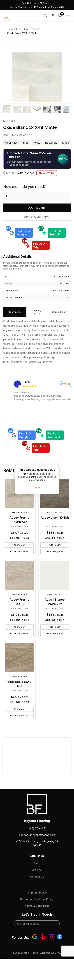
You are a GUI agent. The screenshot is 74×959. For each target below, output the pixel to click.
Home (9, 29)
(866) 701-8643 (37, 828)
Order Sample (17, 551)
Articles (37, 869)
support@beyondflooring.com (37, 834)
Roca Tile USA (19, 512)
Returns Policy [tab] (59, 312)
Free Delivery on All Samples (37, 3)
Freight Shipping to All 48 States (27, 7)
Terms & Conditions (37, 905)
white (36, 142)
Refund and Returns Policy (37, 899)
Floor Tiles (30, 29)
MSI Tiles (9, 120)
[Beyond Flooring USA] (7, 15)
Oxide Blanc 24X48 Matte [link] (22, 33)
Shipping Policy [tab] (36, 312)
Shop (37, 863)
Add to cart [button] (19, 545)
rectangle (51, 142)
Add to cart (37, 207)
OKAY (37, 487)
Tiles (18, 29)
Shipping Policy (37, 892)
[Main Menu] (67, 15)
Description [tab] (14, 312)
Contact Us (37, 876)
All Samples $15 (55, 7)
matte (65, 142)
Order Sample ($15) (37, 217)
